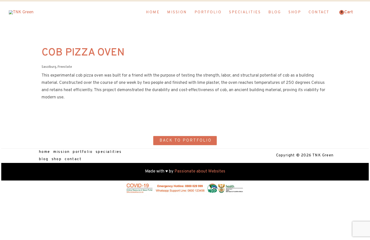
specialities (109, 152)
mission (61, 152)
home (44, 152)
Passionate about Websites (199, 171)
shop (57, 159)
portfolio (83, 152)
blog (44, 159)
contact (73, 159)
